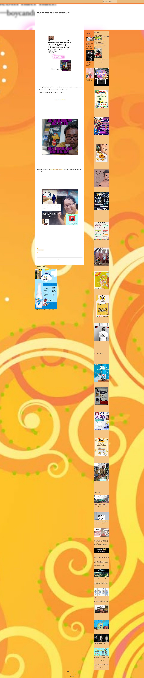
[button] (37, 16)
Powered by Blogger (73, 671)
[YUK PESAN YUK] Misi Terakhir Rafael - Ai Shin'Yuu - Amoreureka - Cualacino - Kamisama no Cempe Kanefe (101, 659)
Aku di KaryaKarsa (40, 249)
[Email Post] (37, 248)
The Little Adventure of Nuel (56, 169)
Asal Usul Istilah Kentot (98, 597)
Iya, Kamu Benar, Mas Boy (59, 99)
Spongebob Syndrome (98, 629)
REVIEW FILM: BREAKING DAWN (99, 643)
